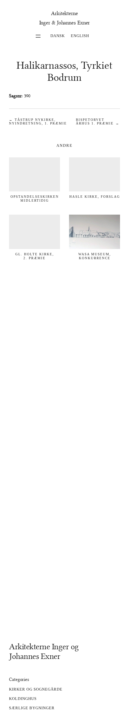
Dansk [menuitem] (57, 35)
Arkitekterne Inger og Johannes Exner (44, 651)
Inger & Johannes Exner (64, 23)
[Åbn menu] (38, 36)
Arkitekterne (64, 13)
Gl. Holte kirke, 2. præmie (34, 256)
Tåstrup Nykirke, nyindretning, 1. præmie (38, 121)
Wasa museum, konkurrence (94, 256)
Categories (19, 679)
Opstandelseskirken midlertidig (34, 198)
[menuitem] (57, 35)
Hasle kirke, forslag (94, 196)
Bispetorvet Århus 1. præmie (95, 121)
